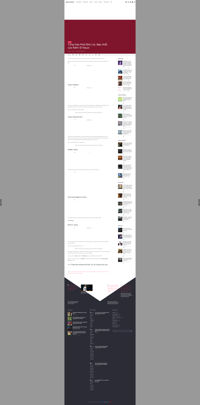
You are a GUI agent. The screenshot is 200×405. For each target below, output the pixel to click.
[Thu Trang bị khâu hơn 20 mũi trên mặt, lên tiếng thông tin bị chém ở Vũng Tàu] (70, 333)
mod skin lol (105, 271)
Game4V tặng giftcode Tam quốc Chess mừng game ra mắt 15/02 (127, 83)
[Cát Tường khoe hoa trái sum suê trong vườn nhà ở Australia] (70, 319)
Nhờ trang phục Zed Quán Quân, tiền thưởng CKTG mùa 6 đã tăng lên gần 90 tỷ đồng (113, 302)
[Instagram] (128, 2)
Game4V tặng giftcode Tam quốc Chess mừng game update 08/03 (127, 77)
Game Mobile (114, 314)
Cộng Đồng (114, 320)
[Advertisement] (100, 12)
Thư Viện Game (115, 325)
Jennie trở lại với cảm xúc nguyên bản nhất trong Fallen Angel (80, 323)
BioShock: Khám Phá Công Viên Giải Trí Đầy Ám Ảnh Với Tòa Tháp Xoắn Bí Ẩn (127, 195)
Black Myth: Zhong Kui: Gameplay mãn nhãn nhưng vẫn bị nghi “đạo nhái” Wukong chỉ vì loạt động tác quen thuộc (127, 167)
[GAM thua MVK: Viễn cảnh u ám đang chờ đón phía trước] (70, 328)
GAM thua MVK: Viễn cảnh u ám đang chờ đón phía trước (127, 229)
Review (113, 323)
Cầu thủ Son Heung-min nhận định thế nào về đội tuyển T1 (86, 292)
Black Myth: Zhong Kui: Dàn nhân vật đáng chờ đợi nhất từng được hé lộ (127, 150)
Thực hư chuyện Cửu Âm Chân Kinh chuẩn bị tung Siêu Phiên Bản (101, 347)
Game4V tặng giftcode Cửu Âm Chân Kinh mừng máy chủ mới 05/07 (127, 88)
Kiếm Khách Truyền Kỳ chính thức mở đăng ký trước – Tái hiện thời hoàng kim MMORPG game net (127, 158)
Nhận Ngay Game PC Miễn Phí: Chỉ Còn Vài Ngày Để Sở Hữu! (127, 175)
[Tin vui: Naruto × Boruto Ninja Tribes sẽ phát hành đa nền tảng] (92, 320)
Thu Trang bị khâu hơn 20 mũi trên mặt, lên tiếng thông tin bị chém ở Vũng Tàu (79, 332)
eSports (113, 312)
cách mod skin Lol (85, 271)
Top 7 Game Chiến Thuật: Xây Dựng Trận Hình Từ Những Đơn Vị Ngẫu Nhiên (127, 99)
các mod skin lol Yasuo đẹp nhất (75, 271)
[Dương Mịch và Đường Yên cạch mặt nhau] (70, 314)
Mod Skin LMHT (100, 271)
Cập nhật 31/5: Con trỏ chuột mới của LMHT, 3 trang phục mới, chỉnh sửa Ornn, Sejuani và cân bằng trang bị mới (126, 295)
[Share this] (73, 55)
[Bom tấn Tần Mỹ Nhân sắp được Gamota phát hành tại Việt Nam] (92, 371)
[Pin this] (82, 55)
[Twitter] (130, 2)
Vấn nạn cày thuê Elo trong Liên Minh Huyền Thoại (99, 286)
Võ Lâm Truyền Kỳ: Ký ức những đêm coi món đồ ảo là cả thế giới (127, 144)
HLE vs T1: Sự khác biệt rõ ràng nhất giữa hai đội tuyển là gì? (127, 259)
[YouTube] (132, 2)
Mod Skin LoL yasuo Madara (78, 273)
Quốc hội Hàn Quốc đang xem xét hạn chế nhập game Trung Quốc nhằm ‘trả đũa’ (102, 330)
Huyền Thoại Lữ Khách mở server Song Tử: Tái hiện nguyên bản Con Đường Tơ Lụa (127, 132)
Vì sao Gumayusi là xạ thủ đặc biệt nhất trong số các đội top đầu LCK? (127, 236)
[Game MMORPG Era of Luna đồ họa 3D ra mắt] (92, 388)
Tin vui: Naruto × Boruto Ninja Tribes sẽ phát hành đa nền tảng (102, 313)
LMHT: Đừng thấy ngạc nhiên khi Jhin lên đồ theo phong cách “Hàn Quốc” (73, 302)
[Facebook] (126, 2)
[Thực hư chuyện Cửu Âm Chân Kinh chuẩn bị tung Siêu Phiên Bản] (92, 354)
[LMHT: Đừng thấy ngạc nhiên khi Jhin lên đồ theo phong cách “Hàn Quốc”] (73, 293)
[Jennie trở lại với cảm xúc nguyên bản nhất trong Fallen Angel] (70, 324)
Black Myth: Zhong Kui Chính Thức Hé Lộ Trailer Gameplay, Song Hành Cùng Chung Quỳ (127, 211)
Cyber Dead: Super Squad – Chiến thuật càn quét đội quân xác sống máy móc (127, 116)
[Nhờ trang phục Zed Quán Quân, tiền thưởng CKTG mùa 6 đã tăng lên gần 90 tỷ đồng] (113, 293)
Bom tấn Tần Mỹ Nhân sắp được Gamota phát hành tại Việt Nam (101, 364)
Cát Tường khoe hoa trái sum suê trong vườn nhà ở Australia (79, 318)
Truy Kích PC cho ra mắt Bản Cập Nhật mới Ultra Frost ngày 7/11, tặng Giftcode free (127, 71)
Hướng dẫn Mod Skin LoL (92, 271)
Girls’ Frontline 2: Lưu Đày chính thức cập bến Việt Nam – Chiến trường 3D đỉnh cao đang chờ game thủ (127, 187)
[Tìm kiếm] (134, 2)
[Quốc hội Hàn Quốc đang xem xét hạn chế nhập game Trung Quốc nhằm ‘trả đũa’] (92, 337)
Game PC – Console (116, 317)
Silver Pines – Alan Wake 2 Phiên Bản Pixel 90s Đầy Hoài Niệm (127, 218)
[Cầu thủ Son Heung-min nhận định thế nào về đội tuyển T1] (86, 288)
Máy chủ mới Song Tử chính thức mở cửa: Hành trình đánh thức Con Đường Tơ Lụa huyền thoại (127, 251)
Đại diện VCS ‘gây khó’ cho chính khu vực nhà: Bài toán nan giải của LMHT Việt (127, 243)
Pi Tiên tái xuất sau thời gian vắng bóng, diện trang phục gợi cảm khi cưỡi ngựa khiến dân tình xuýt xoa (127, 107)
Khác (113, 318)
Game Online (114, 315)
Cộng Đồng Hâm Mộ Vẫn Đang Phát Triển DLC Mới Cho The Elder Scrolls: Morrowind (127, 203)
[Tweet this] (76, 55)
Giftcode (114, 322)
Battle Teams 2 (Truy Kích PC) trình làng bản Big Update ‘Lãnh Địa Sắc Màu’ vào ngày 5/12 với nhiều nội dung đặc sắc (127, 64)
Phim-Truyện (114, 326)
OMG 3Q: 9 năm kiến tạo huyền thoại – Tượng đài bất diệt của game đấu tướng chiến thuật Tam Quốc (127, 124)
